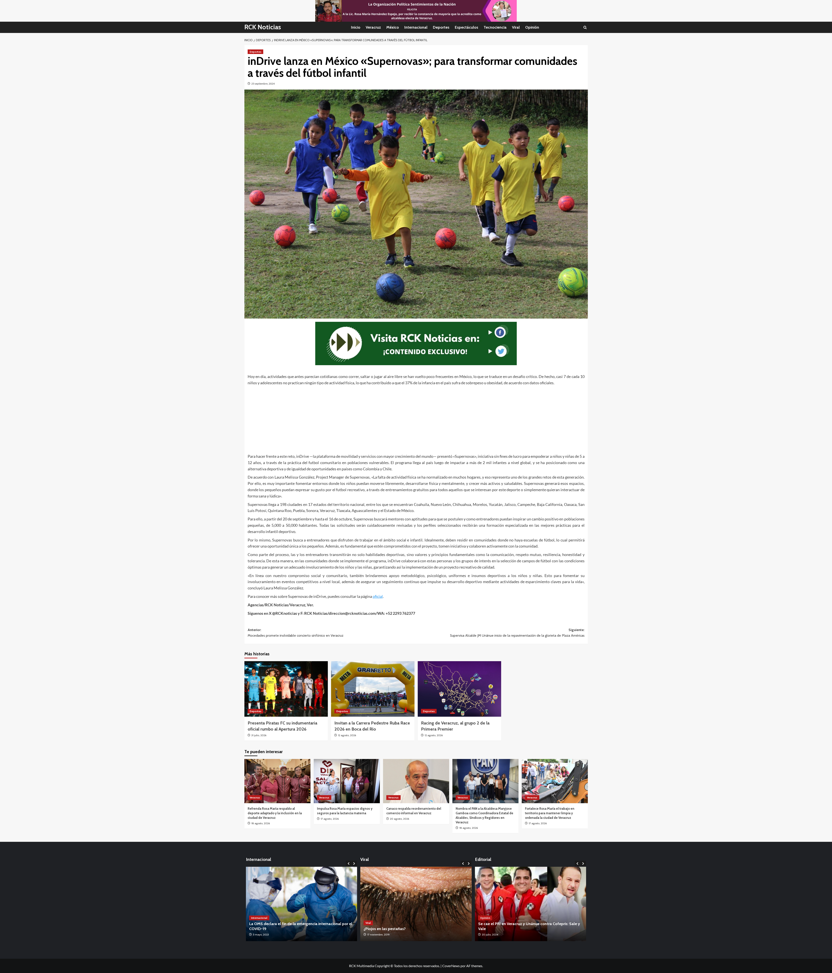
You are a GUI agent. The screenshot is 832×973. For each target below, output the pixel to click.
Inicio (355, 27)
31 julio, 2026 (258, 735)
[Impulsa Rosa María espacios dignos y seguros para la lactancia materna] (347, 781)
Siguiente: (517, 633)
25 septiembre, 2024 (263, 83)
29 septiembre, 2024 (494, 934)
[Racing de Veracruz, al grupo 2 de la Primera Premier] (459, 689)
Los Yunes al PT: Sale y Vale (502, 928)
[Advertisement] (378, 418)
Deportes (441, 27)
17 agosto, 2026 (330, 818)
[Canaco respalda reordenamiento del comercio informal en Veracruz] (416, 781)
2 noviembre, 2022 (378, 934)
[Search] (585, 27)
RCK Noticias (262, 27)
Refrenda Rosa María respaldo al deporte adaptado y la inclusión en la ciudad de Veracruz (275, 813)
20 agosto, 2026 (399, 818)
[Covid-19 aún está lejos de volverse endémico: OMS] (301, 904)
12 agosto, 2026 (347, 735)
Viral (516, 27)
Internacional (415, 27)
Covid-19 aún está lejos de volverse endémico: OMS (294, 928)
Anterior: (295, 633)
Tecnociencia (495, 27)
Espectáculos (466, 27)
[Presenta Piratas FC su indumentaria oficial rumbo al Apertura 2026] (286, 689)
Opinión (532, 27)
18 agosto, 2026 (260, 823)
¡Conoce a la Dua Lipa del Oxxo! (391, 928)
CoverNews (451, 966)
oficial (378, 596)
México (392, 27)
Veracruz (373, 27)
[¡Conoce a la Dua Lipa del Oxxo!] (416, 904)
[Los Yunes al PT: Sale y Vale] (530, 904)
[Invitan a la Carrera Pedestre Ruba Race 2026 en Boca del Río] (372, 689)
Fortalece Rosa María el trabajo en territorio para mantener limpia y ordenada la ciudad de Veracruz (549, 813)
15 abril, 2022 (260, 934)
